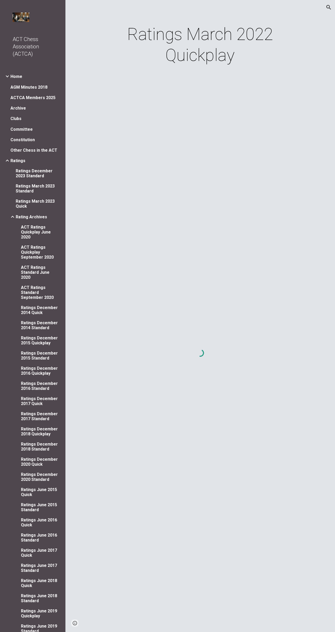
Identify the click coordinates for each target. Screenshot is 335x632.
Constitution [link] (22, 139)
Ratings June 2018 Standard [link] (39, 598)
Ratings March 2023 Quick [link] (35, 204)
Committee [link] (21, 129)
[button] (328, 7)
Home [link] (16, 76)
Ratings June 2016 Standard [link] (39, 538)
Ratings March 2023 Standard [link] (35, 188)
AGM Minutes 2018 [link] (28, 87)
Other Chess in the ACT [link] (33, 150)
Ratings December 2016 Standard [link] (39, 386)
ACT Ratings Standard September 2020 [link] (37, 292)
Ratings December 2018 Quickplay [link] (39, 431)
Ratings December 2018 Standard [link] (39, 447)
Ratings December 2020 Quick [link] (39, 462)
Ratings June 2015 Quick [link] (39, 492)
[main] (200, 45)
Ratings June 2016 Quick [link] (39, 522)
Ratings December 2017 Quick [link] (39, 401)
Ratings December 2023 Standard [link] (34, 173)
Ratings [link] (17, 160)
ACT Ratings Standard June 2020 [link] (35, 272)
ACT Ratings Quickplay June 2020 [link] (36, 232)
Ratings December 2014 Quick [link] (39, 310)
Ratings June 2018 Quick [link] (39, 583)
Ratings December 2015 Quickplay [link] (39, 340)
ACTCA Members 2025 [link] (32, 97)
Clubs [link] (15, 118)
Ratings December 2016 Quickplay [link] (39, 371)
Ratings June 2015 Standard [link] (39, 507)
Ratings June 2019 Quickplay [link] (39, 613)
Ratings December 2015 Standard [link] (39, 356)
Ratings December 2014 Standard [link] (39, 325)
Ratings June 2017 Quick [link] (39, 553)
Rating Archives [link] (31, 216)
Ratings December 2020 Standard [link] (39, 477)
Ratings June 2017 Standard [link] (39, 568)
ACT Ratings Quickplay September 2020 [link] (37, 252)
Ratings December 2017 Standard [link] (39, 416)
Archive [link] (18, 108)
